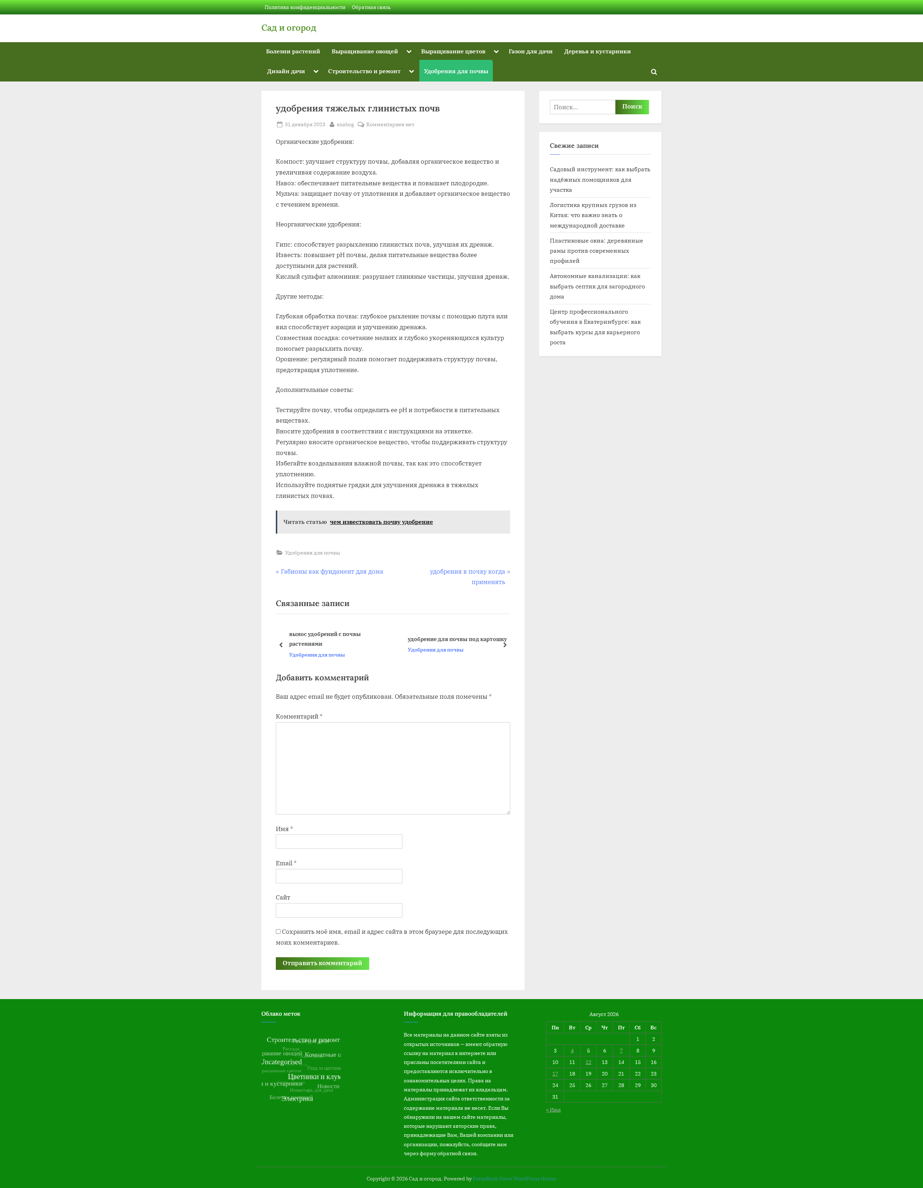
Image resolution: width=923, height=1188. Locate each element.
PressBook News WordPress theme (514, 1178)
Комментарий (299, 716)
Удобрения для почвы (456, 71)
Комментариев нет (390, 124)
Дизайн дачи (286, 71)
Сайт (283, 897)
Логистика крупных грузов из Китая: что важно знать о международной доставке (593, 215)
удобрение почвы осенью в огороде (460, 638)
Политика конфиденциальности (305, 7)
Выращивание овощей (365, 51)
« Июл (553, 1109)
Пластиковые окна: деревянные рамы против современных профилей (596, 251)
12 (588, 1062)
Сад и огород (288, 27)
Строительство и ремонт (364, 71)
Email (286, 863)
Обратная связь (371, 7)
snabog (345, 124)
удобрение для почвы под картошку (342, 638)
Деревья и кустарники (597, 51)
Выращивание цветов (453, 51)
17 (555, 1073)
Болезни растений (293, 51)
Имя (284, 829)
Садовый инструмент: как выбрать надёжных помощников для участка (600, 179)
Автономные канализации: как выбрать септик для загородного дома (597, 286)
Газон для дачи (531, 51)
